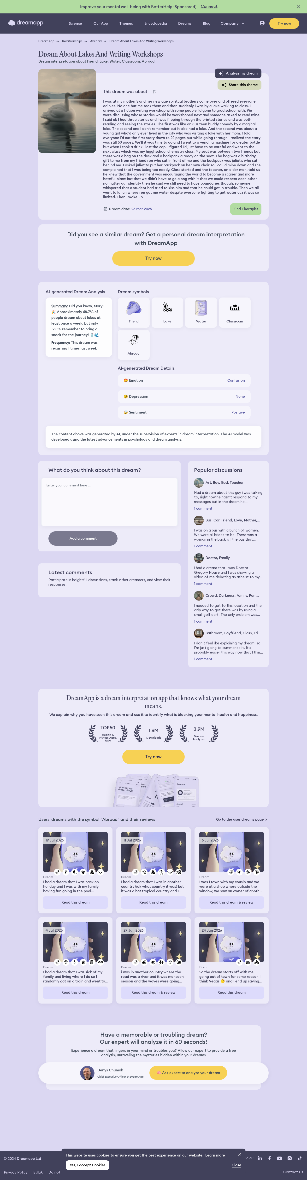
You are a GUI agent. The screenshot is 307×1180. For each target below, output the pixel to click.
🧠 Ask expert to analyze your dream (188, 1072)
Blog (206, 23)
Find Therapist (246, 209)
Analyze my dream (242, 73)
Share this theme (243, 84)
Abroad (96, 41)
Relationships (72, 41)
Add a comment (83, 538)
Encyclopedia (155, 23)
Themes (126, 23)
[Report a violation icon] (154, 91)
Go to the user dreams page (240, 819)
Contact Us (293, 1172)
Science (75, 23)
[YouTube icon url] (279, 1158)
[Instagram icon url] (289, 1158)
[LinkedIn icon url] (260, 1158)
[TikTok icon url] (299, 1158)
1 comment (203, 508)
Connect (209, 6)
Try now (284, 23)
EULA (38, 1172)
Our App (101, 23)
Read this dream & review (231, 902)
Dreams (184, 23)
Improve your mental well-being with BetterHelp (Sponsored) (138, 6)
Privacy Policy (16, 1172)
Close (236, 1165)
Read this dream (75, 902)
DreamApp (46, 41)
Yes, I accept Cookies (88, 1165)
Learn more (215, 1155)
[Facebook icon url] (269, 1158)
